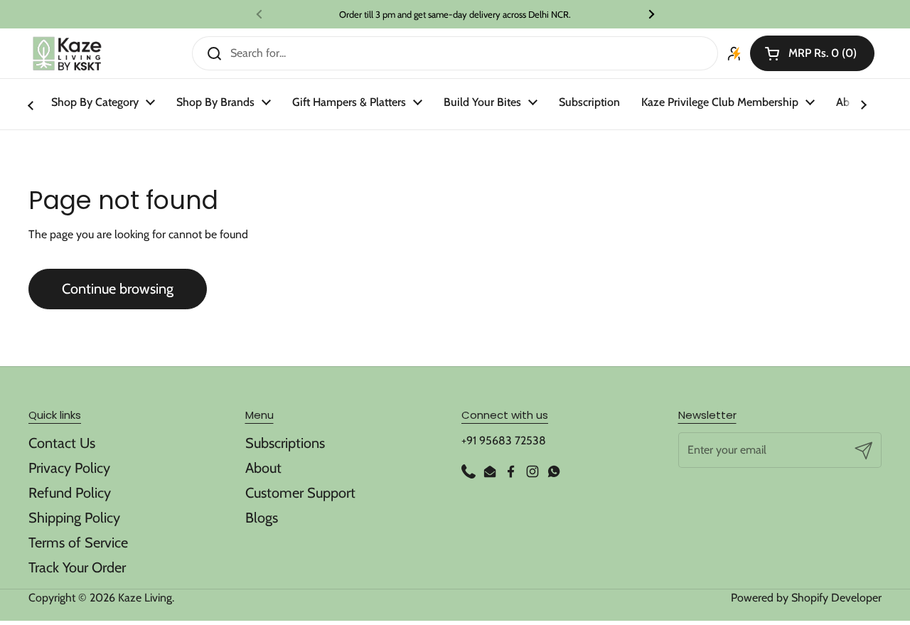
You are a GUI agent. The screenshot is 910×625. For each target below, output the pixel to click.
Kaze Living (145, 597)
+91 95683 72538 (503, 440)
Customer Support (300, 492)
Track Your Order (77, 567)
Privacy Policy (69, 467)
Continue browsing (117, 288)
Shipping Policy (74, 517)
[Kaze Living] (67, 53)
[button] (812, 53)
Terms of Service (78, 542)
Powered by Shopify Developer (806, 597)
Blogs (261, 517)
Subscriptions (285, 443)
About (263, 467)
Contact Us (61, 443)
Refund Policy (69, 492)
